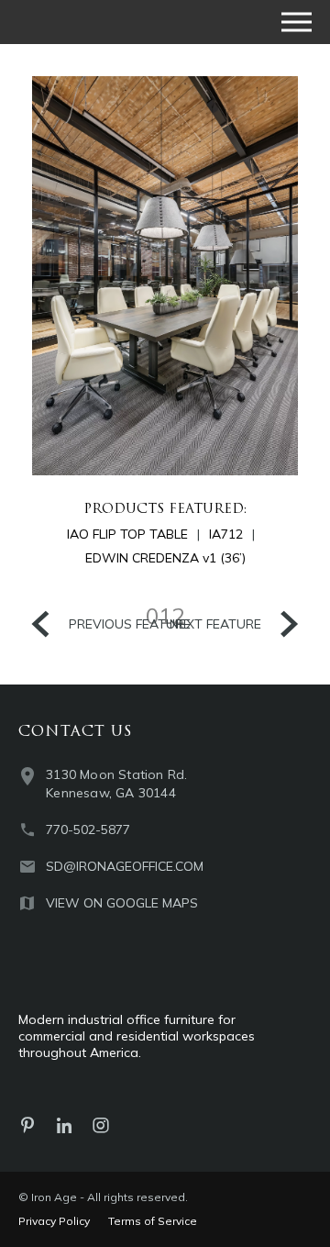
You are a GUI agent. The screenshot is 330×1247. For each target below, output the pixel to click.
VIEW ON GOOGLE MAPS (122, 903)
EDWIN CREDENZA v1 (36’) (165, 558)
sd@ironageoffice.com (125, 866)
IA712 (226, 534)
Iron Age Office (110, 22)
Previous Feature (130, 624)
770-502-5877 (88, 829)
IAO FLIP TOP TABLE (127, 534)
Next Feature (215, 624)
